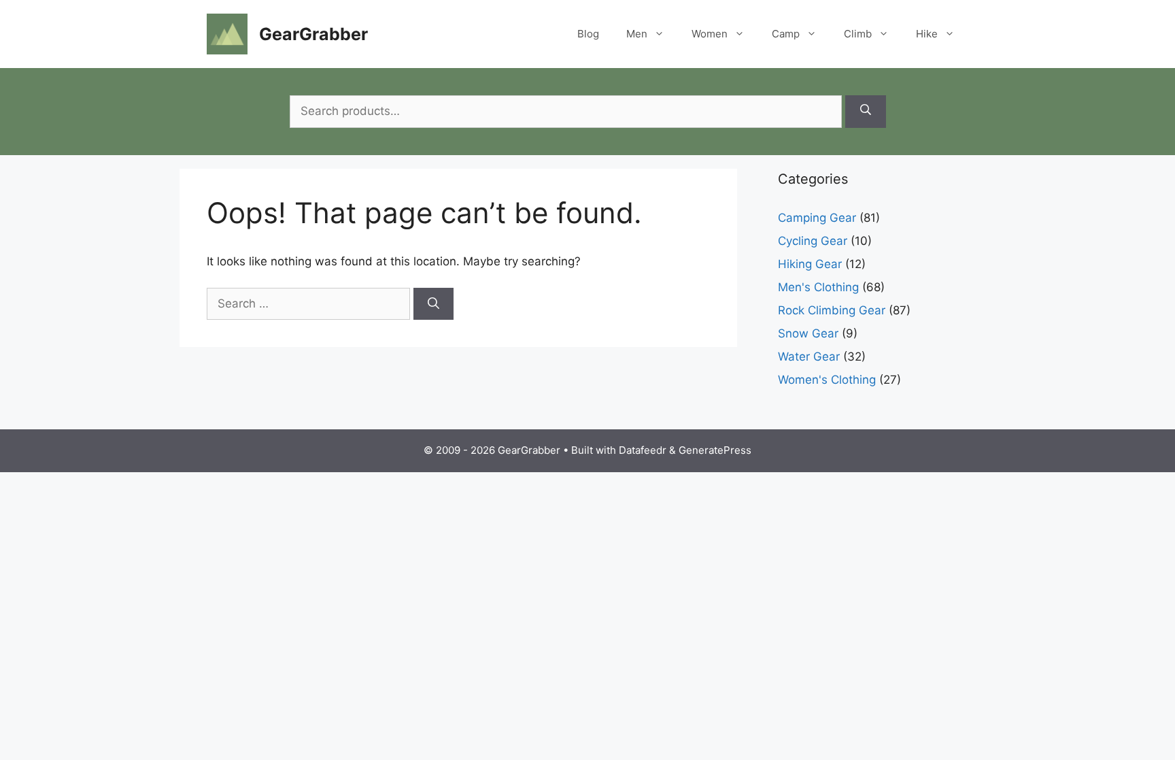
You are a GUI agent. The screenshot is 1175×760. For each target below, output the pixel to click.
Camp (786, 33)
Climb (858, 33)
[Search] (865, 111)
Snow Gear (808, 333)
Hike (927, 33)
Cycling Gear (812, 241)
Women (710, 33)
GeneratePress (715, 450)
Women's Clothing (827, 379)
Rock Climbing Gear (831, 310)
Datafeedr (642, 450)
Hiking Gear (810, 264)
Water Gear (809, 356)
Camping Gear (817, 218)
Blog (588, 33)
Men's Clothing (818, 287)
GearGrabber (313, 34)
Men (636, 33)
